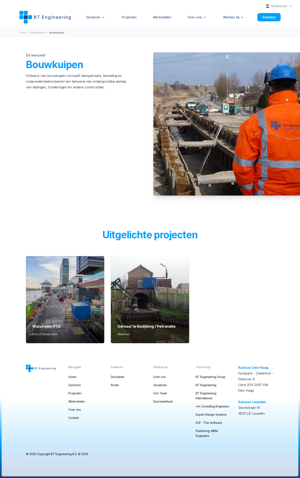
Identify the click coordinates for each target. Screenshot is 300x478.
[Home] (45, 17)
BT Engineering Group (211, 377)
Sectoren (93, 17)
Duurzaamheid (163, 401)
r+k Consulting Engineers (212, 406)
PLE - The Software (209, 422)
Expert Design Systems (211, 414)
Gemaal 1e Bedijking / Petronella (146, 326)
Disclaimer (117, 377)
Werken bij (231, 17)
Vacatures (160, 385)
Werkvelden (162, 17)
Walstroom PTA (46, 326)
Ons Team (160, 393)
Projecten (129, 17)
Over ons (195, 17)
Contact (269, 17)
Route (115, 385)
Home (23, 32)
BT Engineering (206, 385)
